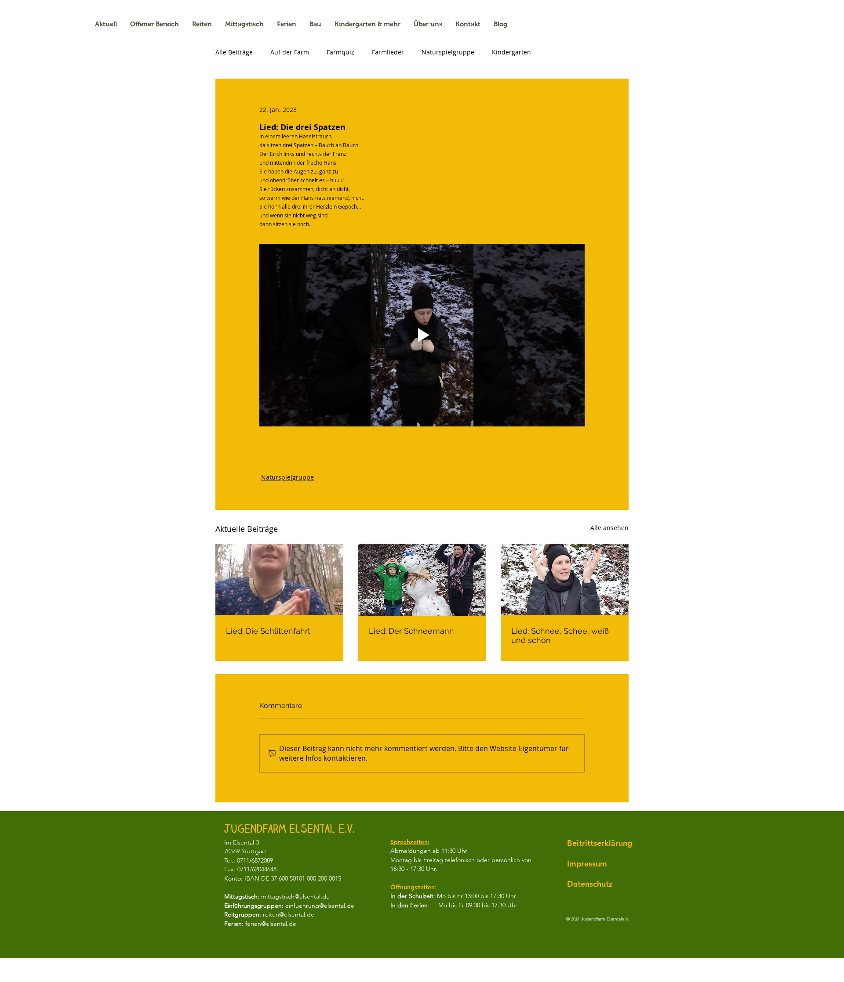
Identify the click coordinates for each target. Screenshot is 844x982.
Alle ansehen (609, 527)
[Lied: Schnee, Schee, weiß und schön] (565, 579)
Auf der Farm (289, 52)
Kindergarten (511, 52)
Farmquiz (340, 52)
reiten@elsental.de (288, 914)
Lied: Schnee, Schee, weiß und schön (560, 635)
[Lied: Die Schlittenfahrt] (279, 579)
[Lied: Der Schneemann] (422, 580)
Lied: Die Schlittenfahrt (268, 630)
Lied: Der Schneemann (411, 630)
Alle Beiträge (234, 52)
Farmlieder (388, 52)
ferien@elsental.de (270, 924)
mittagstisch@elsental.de (295, 896)
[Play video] (422, 335)
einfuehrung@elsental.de (319, 906)
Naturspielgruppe (448, 52)
